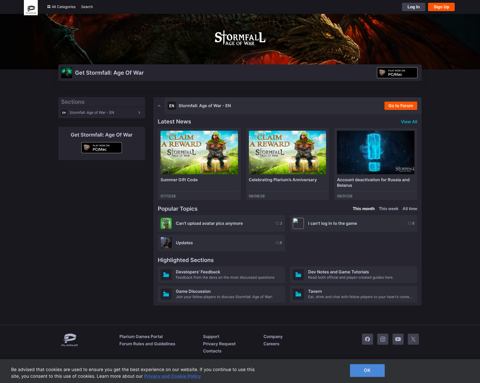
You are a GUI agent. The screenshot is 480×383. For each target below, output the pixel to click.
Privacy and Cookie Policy (172, 376)
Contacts (212, 351)
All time (409, 208)
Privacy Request (219, 343)
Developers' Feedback (198, 271)
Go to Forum (401, 105)
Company (272, 336)
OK (367, 370)
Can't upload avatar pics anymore (209, 223)
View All (409, 121)
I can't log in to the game (332, 223)
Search (87, 7)
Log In (414, 6)
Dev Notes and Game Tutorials (338, 271)
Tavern (315, 291)
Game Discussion (193, 291)
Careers (271, 343)
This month (364, 208)
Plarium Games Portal (141, 336)
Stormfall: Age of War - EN (91, 112)
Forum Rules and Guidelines (147, 343)
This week (388, 208)
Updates (184, 242)
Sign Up (441, 6)
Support (211, 336)
